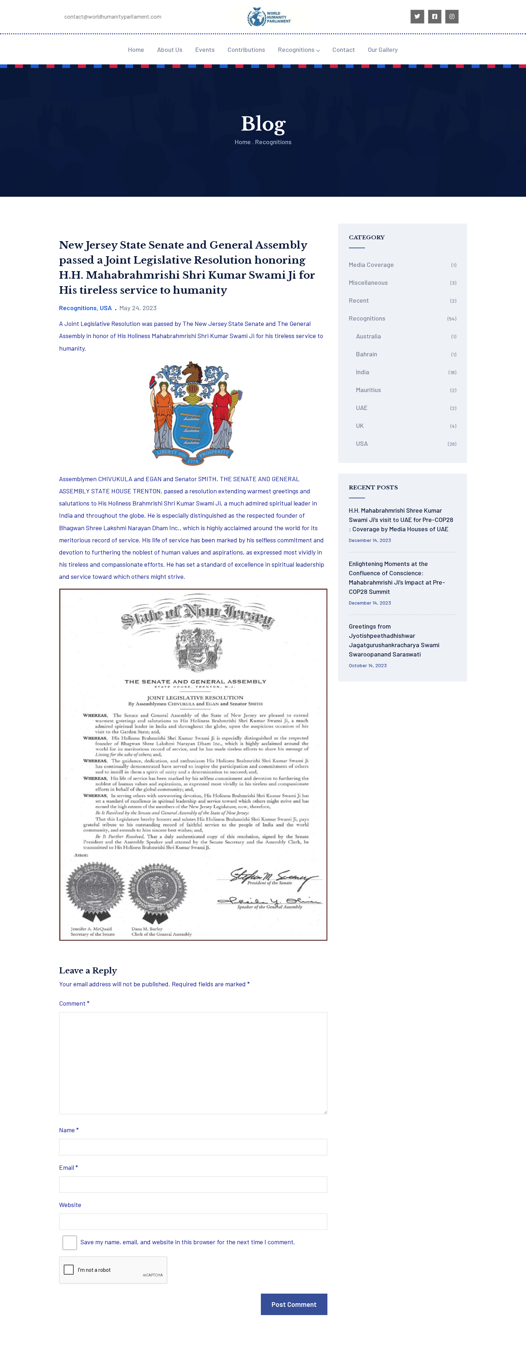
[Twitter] (417, 16)
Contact (343, 49)
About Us (169, 49)
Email (68, 1167)
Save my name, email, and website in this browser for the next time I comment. (188, 1242)
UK (360, 425)
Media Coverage (371, 264)
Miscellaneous (368, 282)
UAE (361, 407)
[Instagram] (452, 16)
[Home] (268, 16)
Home (136, 49)
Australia (368, 336)
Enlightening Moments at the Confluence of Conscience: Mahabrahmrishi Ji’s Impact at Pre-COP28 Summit (397, 577)
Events (205, 49)
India (362, 372)
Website (70, 1204)
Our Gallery (383, 49)
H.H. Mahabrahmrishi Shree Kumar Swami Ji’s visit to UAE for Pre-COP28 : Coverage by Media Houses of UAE (401, 519)
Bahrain (366, 354)
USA (106, 308)
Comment (74, 1003)
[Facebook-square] (435, 16)
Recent (359, 300)
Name (69, 1130)
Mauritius (368, 390)
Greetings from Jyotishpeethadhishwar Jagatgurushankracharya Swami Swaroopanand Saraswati (394, 640)
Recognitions (296, 49)
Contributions (246, 49)
